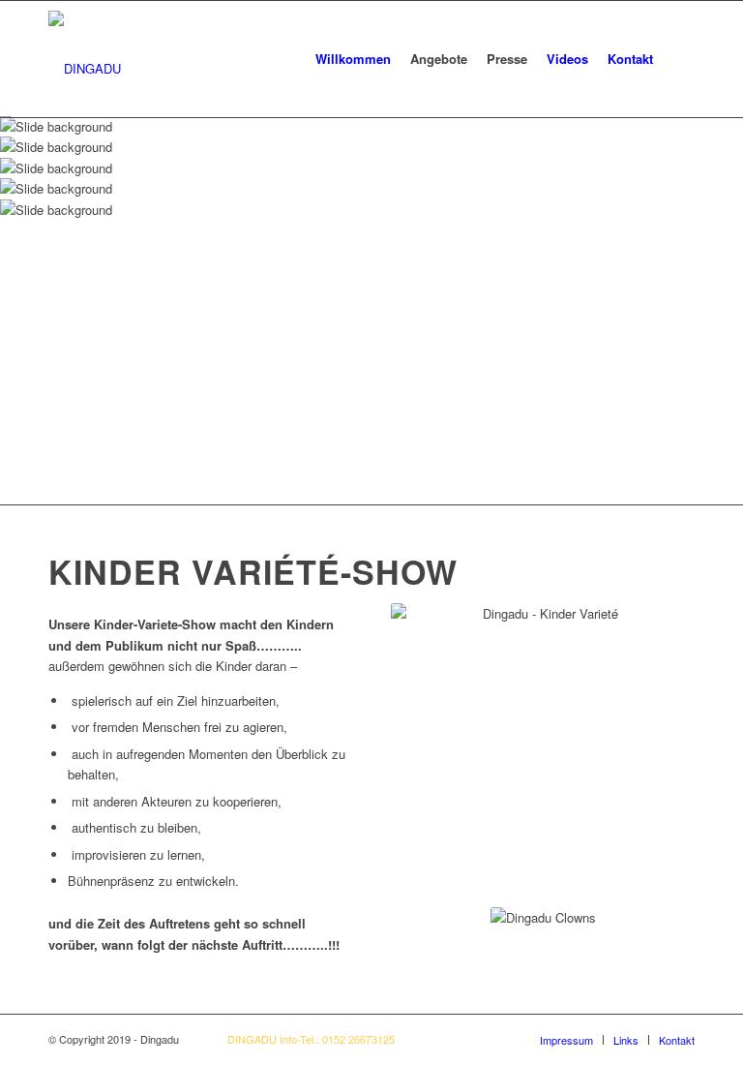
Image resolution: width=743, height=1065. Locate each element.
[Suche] (679, 59)
